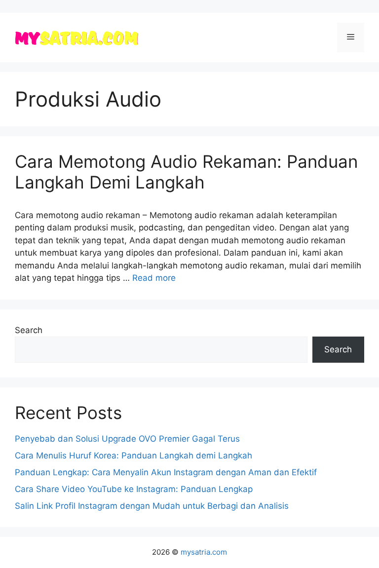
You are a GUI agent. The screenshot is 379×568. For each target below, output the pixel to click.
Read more (154, 278)
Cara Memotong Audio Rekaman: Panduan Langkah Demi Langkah (186, 171)
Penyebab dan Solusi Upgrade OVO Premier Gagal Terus (127, 439)
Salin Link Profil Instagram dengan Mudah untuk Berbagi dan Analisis (152, 506)
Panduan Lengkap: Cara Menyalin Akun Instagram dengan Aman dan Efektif (166, 472)
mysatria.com (204, 552)
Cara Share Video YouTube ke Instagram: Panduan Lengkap (134, 489)
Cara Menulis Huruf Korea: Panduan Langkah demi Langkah (133, 455)
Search (28, 330)
